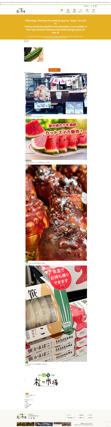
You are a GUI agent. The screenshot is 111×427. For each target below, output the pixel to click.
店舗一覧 (82, 415)
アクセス (90, 415)
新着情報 (27, 406)
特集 (26, 401)
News (27, 393)
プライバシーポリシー (89, 423)
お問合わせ (86, 6)
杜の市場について (71, 417)
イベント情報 (28, 115)
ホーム (69, 415)
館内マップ (82, 417)
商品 (27, 261)
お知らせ (90, 417)
